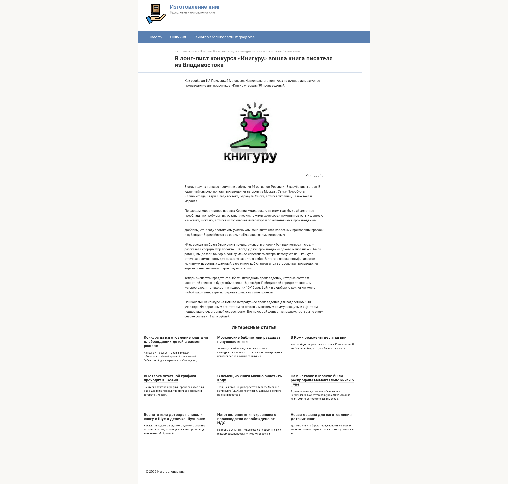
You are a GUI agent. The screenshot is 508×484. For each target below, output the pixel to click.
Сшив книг (178, 37)
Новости (156, 37)
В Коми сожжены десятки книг (319, 337)
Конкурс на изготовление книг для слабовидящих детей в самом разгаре (176, 341)
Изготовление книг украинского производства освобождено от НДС (246, 418)
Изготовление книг (195, 7)
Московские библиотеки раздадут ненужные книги (249, 339)
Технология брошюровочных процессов (224, 37)
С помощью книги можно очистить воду (249, 378)
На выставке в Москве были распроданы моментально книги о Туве (322, 380)
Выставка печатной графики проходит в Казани (170, 378)
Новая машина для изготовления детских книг (321, 416)
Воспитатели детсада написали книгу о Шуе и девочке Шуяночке (174, 416)
